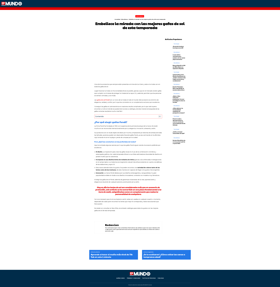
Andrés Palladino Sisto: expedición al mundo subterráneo (178, 88)
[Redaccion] (99, 227)
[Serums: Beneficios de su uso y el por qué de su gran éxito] (168, 140)
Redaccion (112, 224)
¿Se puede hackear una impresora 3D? (178, 47)
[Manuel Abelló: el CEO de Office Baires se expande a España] (168, 65)
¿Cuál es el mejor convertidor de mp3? (179, 132)
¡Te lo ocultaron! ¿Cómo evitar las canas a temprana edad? (164, 255)
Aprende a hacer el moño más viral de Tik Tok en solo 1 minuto (112, 255)
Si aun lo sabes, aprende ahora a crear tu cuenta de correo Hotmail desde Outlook (179, 122)
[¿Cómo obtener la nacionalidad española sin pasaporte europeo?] (168, 108)
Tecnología (176, 43)
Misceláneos (139, 16)
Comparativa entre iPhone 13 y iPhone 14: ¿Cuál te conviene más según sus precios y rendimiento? (179, 78)
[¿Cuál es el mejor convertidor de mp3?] (168, 131)
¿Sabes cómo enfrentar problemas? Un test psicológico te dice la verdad (179, 99)
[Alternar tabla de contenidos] (159, 116)
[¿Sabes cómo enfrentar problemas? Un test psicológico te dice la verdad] (168, 96)
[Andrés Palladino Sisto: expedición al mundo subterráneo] (168, 87)
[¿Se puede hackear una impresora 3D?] (168, 46)
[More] (135, 216)
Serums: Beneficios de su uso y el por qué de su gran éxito (179, 142)
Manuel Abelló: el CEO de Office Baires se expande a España (179, 67)
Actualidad (117, 19)
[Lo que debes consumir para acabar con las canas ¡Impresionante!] (168, 55)
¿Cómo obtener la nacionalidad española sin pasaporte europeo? (179, 110)
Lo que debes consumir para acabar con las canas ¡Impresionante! (179, 57)
